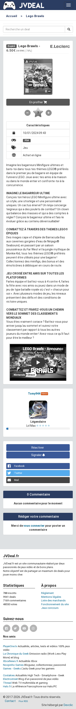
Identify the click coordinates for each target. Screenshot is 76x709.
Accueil (11, 16)
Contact (10, 701)
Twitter (18, 473)
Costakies (9, 675)
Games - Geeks (12, 668)
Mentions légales (51, 596)
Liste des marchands (53, 600)
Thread (7, 682)
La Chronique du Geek (16, 653)
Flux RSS (23, 701)
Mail (16, 480)
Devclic (68, 705)
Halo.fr (7, 686)
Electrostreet (10, 678)
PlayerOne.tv (10, 646)
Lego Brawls (35, 16)
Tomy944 (34, 393)
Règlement (47, 593)
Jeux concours (50, 607)
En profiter (36, 102)
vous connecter (34, 525)
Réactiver (38, 447)
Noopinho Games (13, 664)
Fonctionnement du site (55, 604)
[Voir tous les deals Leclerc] (60, 46)
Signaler (36, 455)
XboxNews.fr (10, 661)
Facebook (19, 466)
